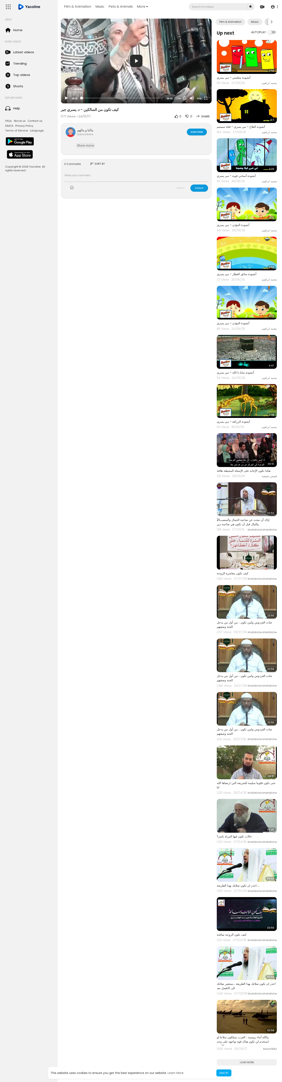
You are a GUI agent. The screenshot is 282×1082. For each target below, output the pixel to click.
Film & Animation (77, 6)
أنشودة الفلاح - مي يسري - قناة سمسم (241, 127)
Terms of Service (16, 130)
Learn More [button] (176, 1073)
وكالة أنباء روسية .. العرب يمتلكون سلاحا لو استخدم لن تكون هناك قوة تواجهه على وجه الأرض (243, 1041)
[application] (136, 61)
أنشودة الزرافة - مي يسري (233, 422)
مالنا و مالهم (85, 130)
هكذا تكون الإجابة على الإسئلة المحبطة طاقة (243, 471)
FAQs (8, 121)
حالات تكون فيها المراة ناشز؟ (234, 836)
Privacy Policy (24, 126)
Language (37, 130)
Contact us (35, 121)
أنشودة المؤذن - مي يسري (233, 225)
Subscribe (197, 132)
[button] (274, 7)
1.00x (178, 98)
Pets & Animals (121, 6)
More (141, 6)
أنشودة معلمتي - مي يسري (233, 78)
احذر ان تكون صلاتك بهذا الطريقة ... (238, 885)
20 (185, 98)
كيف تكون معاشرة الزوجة (232, 573)
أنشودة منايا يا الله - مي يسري (235, 372)
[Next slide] (271, 22)
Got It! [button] (223, 1073)
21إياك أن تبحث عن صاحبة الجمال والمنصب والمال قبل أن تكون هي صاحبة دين (243, 522)
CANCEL (180, 188)
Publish (199, 188)
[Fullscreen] (206, 98)
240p (198, 82)
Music (99, 6)
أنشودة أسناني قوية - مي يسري (236, 176)
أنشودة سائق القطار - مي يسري (236, 274)
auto (198, 88)
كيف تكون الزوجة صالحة (231, 935)
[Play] (66, 98)
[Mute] (192, 98)
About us (20, 121)
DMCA (9, 126)
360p (199, 98)
